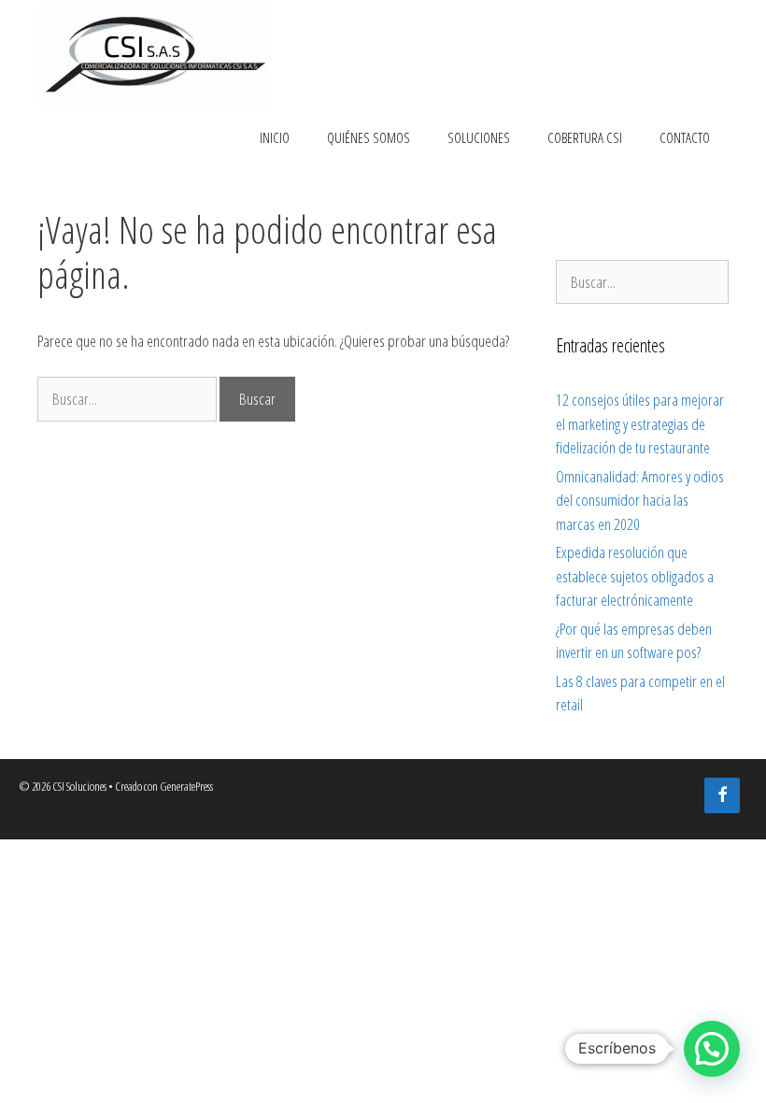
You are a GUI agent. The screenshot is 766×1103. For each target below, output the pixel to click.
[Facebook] (722, 796)
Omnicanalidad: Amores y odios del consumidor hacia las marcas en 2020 (640, 500)
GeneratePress (186, 786)
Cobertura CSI (584, 137)
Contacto (685, 137)
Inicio (275, 137)
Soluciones (478, 137)
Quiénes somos (368, 137)
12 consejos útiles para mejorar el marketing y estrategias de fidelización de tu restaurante (640, 423)
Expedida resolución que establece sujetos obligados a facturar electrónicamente (635, 575)
